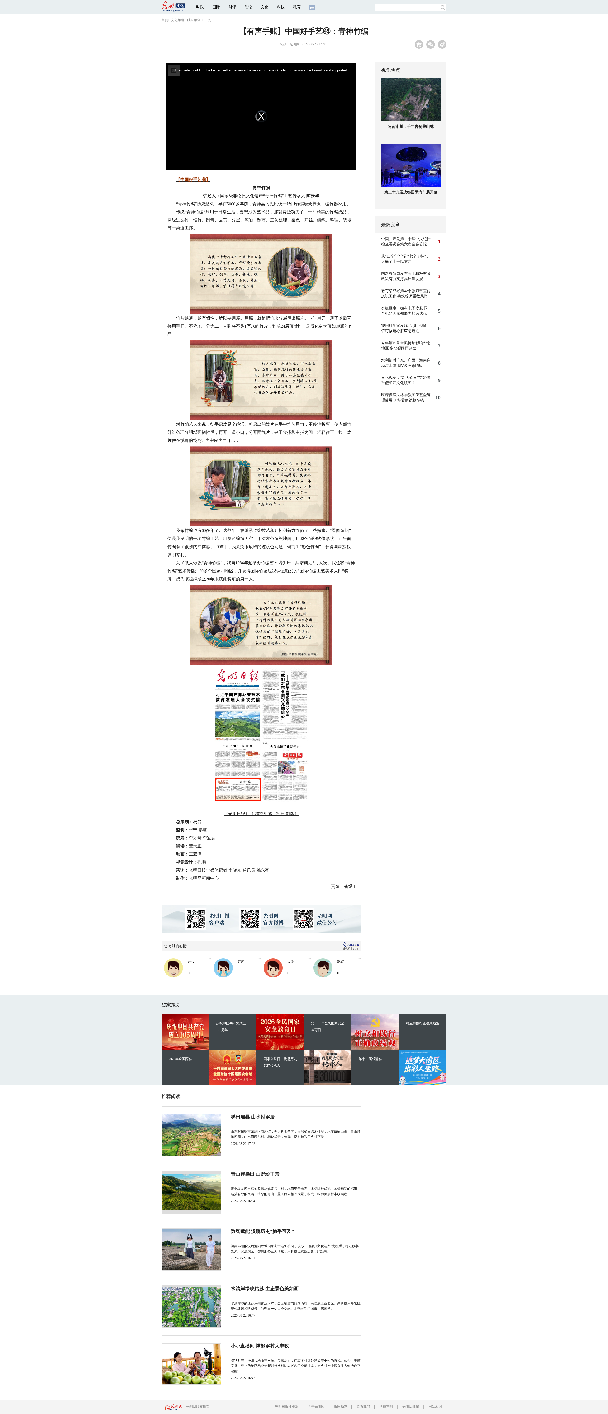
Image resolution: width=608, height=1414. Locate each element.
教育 (297, 7)
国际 (216, 7)
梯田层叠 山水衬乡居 (253, 1116)
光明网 (294, 44)
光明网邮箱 (410, 1407)
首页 (165, 20)
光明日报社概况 (286, 1407)
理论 (248, 7)
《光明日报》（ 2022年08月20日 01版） (261, 813)
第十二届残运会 (370, 1059)
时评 (232, 7)
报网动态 (340, 1407)
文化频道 (177, 20)
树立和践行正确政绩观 (422, 1023)
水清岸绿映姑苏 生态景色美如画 (265, 1288)
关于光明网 (316, 1407)
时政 (200, 7)
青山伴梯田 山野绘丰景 (255, 1174)
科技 (281, 7)
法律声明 (386, 1407)
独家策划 (193, 20)
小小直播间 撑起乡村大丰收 (260, 1345)
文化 (264, 7)
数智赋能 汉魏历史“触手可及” (262, 1231)
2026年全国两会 (180, 1059)
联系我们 (363, 1407)
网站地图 (435, 1407)
